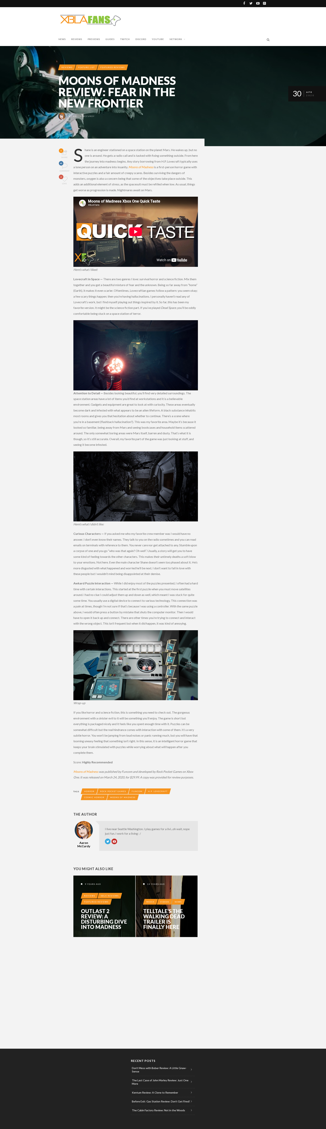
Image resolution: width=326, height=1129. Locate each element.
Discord (140, 39)
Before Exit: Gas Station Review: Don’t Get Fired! (161, 1101)
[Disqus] (135, 992)
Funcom (137, 791)
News (62, 39)
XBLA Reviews (110, 896)
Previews (94, 39)
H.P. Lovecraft (158, 791)
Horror (89, 791)
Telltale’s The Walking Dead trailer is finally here (164, 918)
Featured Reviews (112, 67)
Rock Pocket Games (113, 791)
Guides (110, 39)
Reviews (76, 39)
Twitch (125, 39)
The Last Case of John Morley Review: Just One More (160, 1082)
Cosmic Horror (94, 797)
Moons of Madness (140, 167)
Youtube (158, 39)
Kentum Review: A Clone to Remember (155, 1092)
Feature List (86, 67)
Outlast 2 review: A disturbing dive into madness (104, 918)
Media (150, 902)
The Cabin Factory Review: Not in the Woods (158, 1110)
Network (176, 39)
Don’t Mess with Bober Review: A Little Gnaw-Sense (159, 1069)
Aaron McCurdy (84, 116)
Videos (164, 902)
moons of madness (122, 797)
